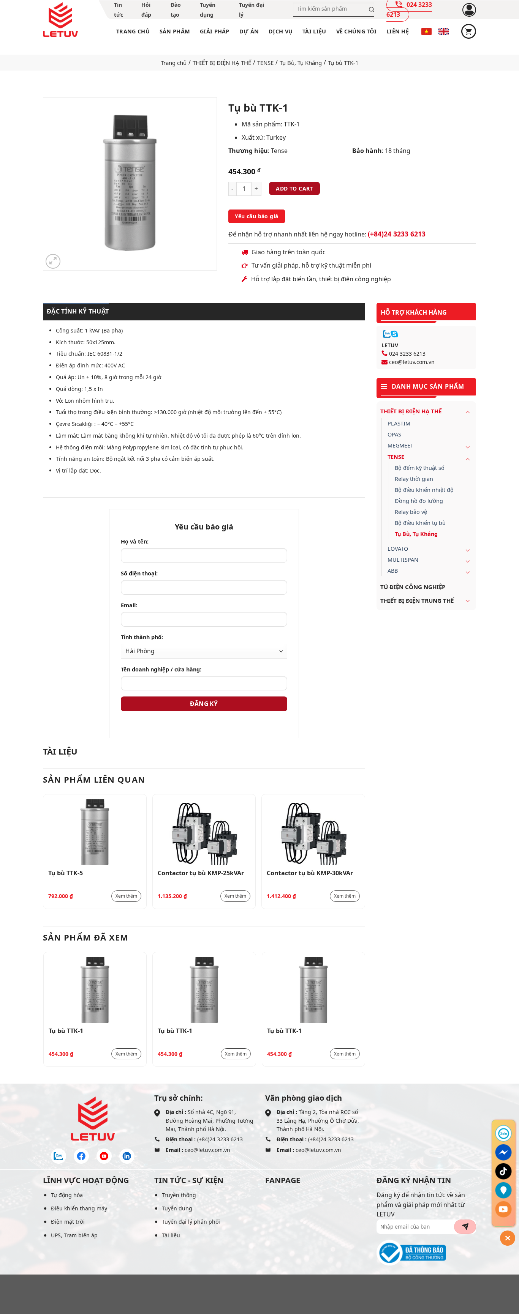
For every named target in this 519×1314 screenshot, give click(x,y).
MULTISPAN (403, 559)
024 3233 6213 (407, 353)
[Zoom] (53, 261)
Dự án (249, 31)
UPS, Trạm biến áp (74, 1235)
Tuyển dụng (177, 1208)
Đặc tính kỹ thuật (78, 311)
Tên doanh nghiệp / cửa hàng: (161, 669)
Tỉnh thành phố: (142, 637)
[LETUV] (60, 19)
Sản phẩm (175, 31)
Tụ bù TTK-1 (66, 1031)
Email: (129, 605)
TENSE (265, 62)
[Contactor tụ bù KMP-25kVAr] (204, 832)
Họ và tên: (135, 541)
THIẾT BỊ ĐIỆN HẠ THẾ (222, 62)
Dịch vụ (281, 31)
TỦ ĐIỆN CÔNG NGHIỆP (412, 587)
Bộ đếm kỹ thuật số (420, 467)
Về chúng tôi (356, 31)
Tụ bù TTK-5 (65, 873)
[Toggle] (468, 412)
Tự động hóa (67, 1195)
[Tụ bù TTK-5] (94, 832)
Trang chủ (133, 31)
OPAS (394, 434)
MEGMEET (400, 445)
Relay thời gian (414, 478)
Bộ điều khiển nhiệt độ (424, 489)
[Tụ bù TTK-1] (95, 990)
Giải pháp (214, 31)
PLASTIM (399, 423)
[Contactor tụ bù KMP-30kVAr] (313, 832)
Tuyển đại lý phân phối (191, 1221)
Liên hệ (397, 31)
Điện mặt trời (68, 1221)
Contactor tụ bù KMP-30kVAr (310, 873)
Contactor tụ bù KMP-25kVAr (201, 873)
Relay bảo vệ (411, 511)
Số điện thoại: (139, 573)
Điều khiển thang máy (79, 1208)
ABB (393, 570)
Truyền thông (179, 1195)
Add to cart (294, 188)
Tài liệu (314, 31)
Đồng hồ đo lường (419, 500)
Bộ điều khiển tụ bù (420, 522)
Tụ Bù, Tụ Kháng (301, 62)
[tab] (76, 311)
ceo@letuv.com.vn (412, 362)
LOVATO (398, 548)
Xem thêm (126, 896)
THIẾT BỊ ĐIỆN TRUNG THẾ (417, 600)
